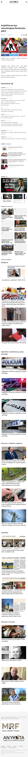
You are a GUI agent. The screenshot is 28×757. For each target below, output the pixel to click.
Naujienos (4, 262)
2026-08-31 (11, 148)
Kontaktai (3, 746)
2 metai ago (10, 87)
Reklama (9, 746)
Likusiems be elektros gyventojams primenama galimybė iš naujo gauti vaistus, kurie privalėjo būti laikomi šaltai (17, 154)
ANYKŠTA (3, 34)
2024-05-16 (9, 34)
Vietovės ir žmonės (8, 622)
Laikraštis (4, 533)
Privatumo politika (12, 747)
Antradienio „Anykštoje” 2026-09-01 (15, 147)
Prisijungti (21, 746)
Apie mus (15, 746)
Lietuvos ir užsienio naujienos (11, 443)
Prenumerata (3, 747)
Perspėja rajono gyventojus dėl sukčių (16, 165)
